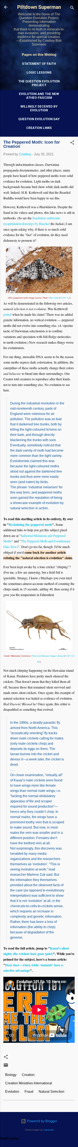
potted (7, 314)
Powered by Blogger (41, 1121)
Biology (10, 1075)
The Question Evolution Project (39, 83)
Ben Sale (54, 298)
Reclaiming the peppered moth (30, 524)
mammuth (48, 1130)
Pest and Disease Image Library (47, 656)
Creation (28, 1075)
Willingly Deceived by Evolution (39, 108)
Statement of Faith (39, 64)
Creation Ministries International (28, 1083)
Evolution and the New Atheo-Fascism (39, 96)
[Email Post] (5, 1066)
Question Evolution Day (39, 119)
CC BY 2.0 (65, 298)
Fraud (29, 1091)
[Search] (72, 8)
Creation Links (39, 128)
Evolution (12, 1091)
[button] (72, 143)
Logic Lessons (39, 72)
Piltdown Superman (39, 7)
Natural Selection (51, 1091)
